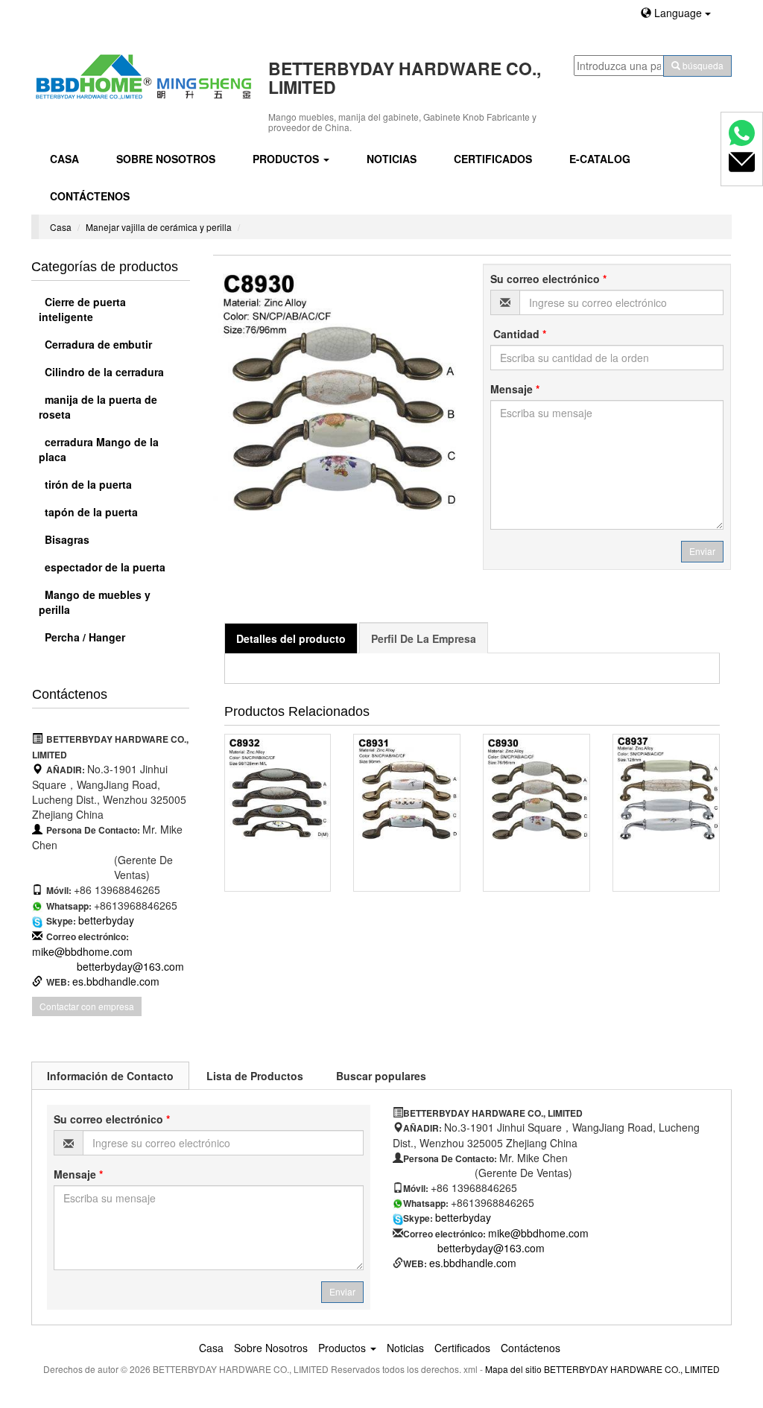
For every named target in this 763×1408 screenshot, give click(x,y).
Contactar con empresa (86, 1006)
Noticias (392, 158)
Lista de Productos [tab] (254, 1075)
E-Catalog (599, 158)
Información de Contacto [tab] (110, 1075)
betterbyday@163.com (130, 966)
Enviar (702, 551)
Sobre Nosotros (165, 158)
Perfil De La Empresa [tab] (423, 638)
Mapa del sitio (513, 1369)
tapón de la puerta (90, 511)
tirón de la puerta (87, 484)
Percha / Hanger (83, 637)
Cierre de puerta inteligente (82, 309)
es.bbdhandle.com (115, 981)
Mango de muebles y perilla (95, 602)
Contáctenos (90, 195)
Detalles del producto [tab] (291, 638)
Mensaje (514, 388)
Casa (64, 158)
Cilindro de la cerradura (103, 371)
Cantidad (518, 333)
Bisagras (65, 539)
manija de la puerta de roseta (98, 407)
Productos (287, 158)
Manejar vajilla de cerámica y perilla (159, 227)
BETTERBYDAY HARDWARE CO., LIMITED (632, 1369)
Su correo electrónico (548, 278)
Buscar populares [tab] (381, 1075)
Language (678, 12)
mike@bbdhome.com (82, 951)
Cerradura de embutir (97, 344)
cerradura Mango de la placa (99, 449)
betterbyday (106, 920)
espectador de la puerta (103, 566)
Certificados (493, 158)
